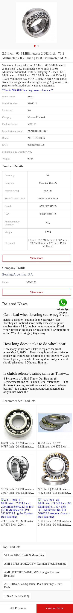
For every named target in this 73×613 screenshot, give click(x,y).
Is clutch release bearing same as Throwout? (38, 373)
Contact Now (54, 608)
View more (36, 258)
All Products (18, 608)
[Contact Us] (63, 306)
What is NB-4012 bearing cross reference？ (27, 90)
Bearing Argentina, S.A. (18, 274)
